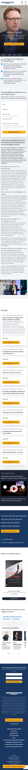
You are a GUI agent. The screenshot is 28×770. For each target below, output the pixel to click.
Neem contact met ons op (15, 720)
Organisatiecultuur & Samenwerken (14, 744)
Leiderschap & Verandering (14, 729)
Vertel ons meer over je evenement (10, 123)
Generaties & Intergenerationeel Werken (14, 740)
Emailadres (5, 109)
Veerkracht (14, 731)
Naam (4, 104)
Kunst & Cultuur (6, 619)
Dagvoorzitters (16, 619)
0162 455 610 (14, 724)
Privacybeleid (14, 764)
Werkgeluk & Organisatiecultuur (14, 742)
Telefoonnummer (6, 114)
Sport (14, 737)
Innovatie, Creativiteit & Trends (14, 746)
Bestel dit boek (14, 598)
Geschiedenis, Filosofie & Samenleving (12, 616)
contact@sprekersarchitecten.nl (14, 761)
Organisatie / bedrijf (7, 118)
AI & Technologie (14, 735)
